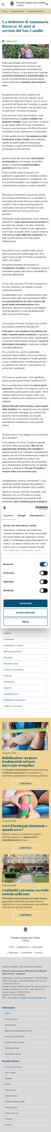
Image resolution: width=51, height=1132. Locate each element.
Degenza (8, 688)
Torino (5, 11)
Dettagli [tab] (22, 515)
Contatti (8, 1078)
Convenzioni (10, 1090)
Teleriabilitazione (11, 694)
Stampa (8, 1125)
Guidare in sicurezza (13, 706)
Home (11, 947)
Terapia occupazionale (14, 669)
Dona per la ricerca (13, 1067)
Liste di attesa (11, 1096)
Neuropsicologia (11, 663)
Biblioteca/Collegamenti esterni (18, 1031)
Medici (8, 1084)
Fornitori (8, 1119)
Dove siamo (10, 1072)
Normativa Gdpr (12, 1048)
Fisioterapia (9, 639)
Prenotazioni (10, 1025)
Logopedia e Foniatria (13, 645)
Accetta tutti (26, 603)
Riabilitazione (23, 947)
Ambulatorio (9, 682)
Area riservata (11, 1107)
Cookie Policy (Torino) (14, 1042)
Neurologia (37, 947)
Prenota (38, 952)
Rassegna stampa (13, 1054)
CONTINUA (25, 783)
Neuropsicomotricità (12, 651)
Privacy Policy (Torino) (15, 1036)
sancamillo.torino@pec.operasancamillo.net (26, 998)
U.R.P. (7, 1013)
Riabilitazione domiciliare (15, 700)
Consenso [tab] (8, 515)
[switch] (44, 573)
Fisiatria (7, 633)
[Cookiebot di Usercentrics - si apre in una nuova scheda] (36, 508)
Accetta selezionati (25, 612)
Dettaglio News (17, 11)
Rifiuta (25, 622)
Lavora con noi (11, 1113)
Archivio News (11, 1019)
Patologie (8, 676)
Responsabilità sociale (15, 1101)
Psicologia (8, 657)
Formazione (26, 952)
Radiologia (13, 952)
